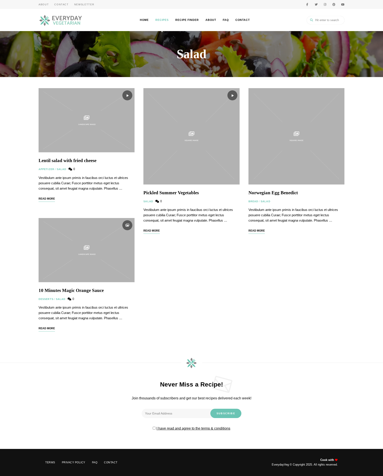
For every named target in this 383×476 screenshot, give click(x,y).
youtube (342, 4)
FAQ (226, 20)
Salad (61, 169)
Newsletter (84, 4)
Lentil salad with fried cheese (67, 160)
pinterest (333, 4)
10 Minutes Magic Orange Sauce (71, 290)
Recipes (162, 20)
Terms (50, 462)
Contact (61, 4)
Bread (253, 201)
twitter (316, 4)
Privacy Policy (73, 462)
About (44, 4)
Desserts (46, 299)
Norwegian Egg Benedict (273, 192)
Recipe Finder (187, 20)
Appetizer (46, 169)
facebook (307, 4)
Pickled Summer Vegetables (171, 192)
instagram (324, 4)
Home (144, 20)
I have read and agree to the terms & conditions (193, 428)
